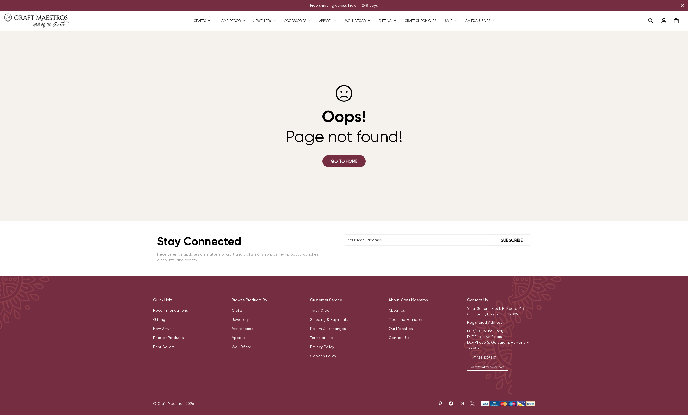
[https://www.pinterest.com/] (440, 403)
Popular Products (168, 338)
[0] (676, 20)
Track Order (320, 310)
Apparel (325, 21)
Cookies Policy (323, 356)
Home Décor (230, 21)
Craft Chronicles (420, 21)
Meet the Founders (406, 319)
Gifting (385, 21)
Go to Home (344, 161)
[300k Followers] (451, 403)
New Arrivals (163, 328)
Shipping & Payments (329, 319)
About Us (397, 310)
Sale (448, 21)
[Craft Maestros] (36, 21)
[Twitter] (472, 403)
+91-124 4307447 (483, 357)
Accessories (295, 21)
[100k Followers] (462, 403)
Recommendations (170, 310)
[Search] (651, 21)
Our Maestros (401, 328)
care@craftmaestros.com (487, 367)
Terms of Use (321, 338)
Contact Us (399, 338)
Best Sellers (163, 347)
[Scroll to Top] (677, 386)
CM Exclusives (477, 21)
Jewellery (262, 21)
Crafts (200, 21)
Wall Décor (355, 21)
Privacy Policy (322, 347)
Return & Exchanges (328, 328)
